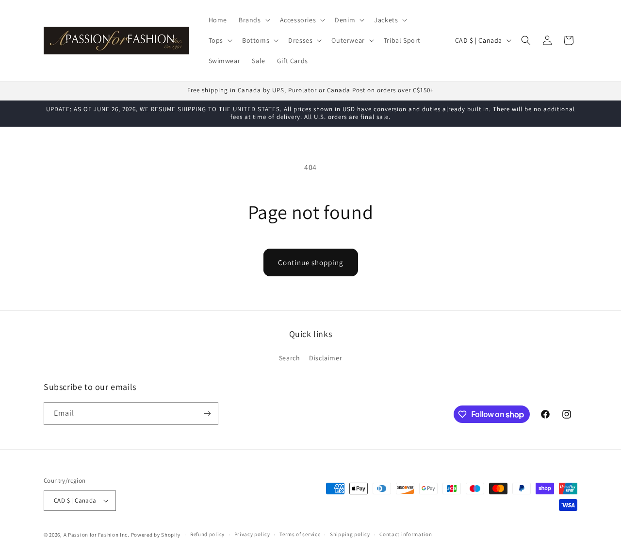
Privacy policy (252, 534)
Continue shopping (310, 262)
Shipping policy (350, 534)
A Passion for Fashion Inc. (97, 534)
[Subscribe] (207, 413)
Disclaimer (325, 358)
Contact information (405, 534)
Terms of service (299, 534)
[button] (253, 20)
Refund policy (207, 534)
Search (289, 358)
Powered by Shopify (156, 534)
